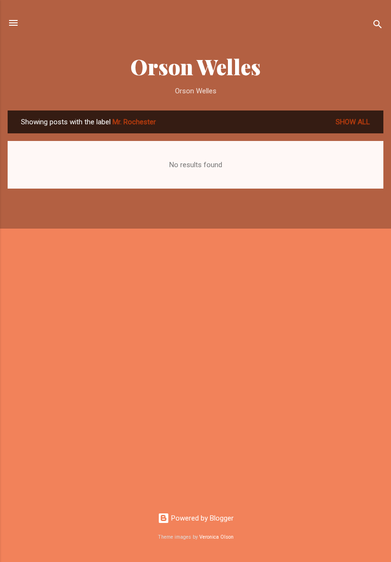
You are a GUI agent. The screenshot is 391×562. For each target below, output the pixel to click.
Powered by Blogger (201, 518)
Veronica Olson (216, 537)
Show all (353, 122)
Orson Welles (195, 66)
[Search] (377, 25)
